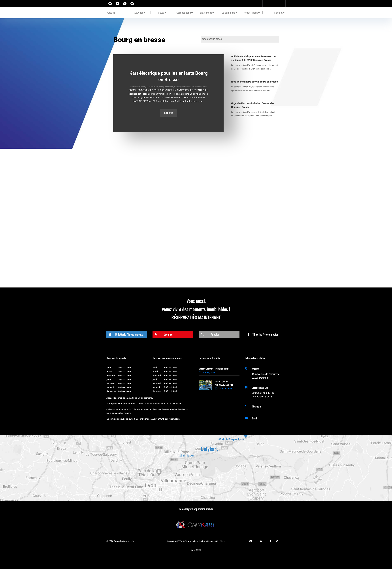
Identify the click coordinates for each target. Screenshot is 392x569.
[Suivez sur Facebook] (124, 3)
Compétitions (183, 13)
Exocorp (197, 550)
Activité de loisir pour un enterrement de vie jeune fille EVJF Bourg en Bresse (253, 58)
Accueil (111, 13)
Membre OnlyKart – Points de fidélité (214, 368)
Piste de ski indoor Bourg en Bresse (135, 223)
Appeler (215, 334)
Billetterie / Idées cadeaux (129, 334)
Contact (278, 13)
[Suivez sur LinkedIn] (117, 3)
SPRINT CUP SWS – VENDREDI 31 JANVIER (224, 383)
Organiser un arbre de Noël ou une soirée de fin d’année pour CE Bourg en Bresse (161, 194)
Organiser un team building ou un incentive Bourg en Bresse (149, 166)
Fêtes (161, 13)
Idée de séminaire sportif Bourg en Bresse (254, 82)
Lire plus (168, 113)
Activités (138, 13)
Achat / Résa (251, 13)
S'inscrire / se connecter (265, 334)
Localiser (168, 334)
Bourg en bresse (166, 86)
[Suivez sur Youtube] (110, 3)
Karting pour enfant (182, 86)
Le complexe (228, 13)
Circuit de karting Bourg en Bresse (135, 251)
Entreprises (206, 13)
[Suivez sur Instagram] (132, 3)
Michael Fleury (139, 86)
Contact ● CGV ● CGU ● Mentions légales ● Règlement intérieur (196, 541)
